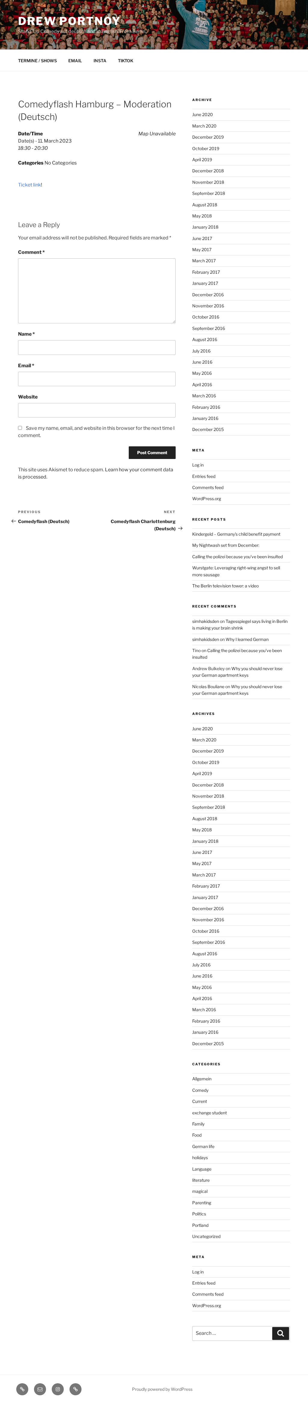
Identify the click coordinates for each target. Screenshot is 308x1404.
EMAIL (75, 60)
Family (198, 1123)
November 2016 (208, 305)
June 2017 (202, 238)
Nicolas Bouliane (208, 686)
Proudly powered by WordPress (162, 1389)
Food (197, 1135)
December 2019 (208, 137)
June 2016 (202, 362)
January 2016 (205, 418)
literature (201, 1180)
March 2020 (204, 125)
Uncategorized (206, 1236)
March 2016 (204, 395)
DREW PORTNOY (69, 21)
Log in (198, 464)
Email (26, 365)
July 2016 (201, 350)
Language (201, 1169)
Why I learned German (247, 639)
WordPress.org (206, 498)
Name (26, 334)
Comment (31, 252)
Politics (199, 1213)
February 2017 (206, 272)
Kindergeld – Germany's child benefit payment (236, 534)
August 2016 (204, 339)
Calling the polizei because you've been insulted (237, 556)
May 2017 (201, 249)
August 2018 (204, 204)
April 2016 (202, 384)
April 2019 (202, 159)
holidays (200, 1157)
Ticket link (29, 185)
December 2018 (208, 170)
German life (203, 1146)
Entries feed (203, 476)
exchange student (209, 1112)
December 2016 (208, 294)
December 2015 (208, 429)
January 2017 (205, 283)
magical (200, 1191)
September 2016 (208, 328)
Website (28, 397)
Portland (200, 1225)
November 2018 (208, 182)
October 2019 (205, 148)
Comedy (200, 1090)
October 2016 (205, 316)
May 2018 (202, 215)
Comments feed (207, 487)
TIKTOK (125, 60)
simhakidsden (205, 621)
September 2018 (208, 193)
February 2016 (206, 407)
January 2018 (205, 226)
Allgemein (201, 1078)
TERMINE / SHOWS (37, 60)
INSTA (100, 60)
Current (199, 1101)
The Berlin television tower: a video (225, 585)
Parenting (201, 1202)
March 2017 (204, 260)
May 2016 (202, 373)
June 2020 (202, 114)
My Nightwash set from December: (225, 545)
